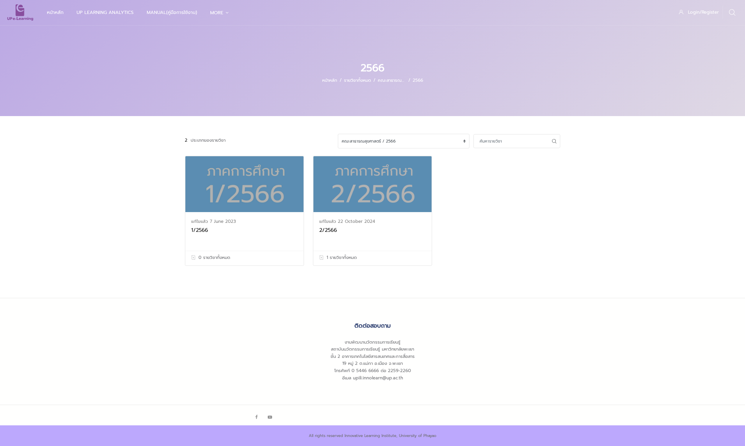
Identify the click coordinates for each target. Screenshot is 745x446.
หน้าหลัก (329, 80)
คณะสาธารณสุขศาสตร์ (398, 80)
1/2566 (199, 230)
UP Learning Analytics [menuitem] (105, 12)
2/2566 (328, 230)
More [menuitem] (216, 12)
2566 (418, 80)
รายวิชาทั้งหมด (357, 80)
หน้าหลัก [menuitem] (55, 12)
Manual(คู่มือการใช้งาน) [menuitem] (172, 12)
